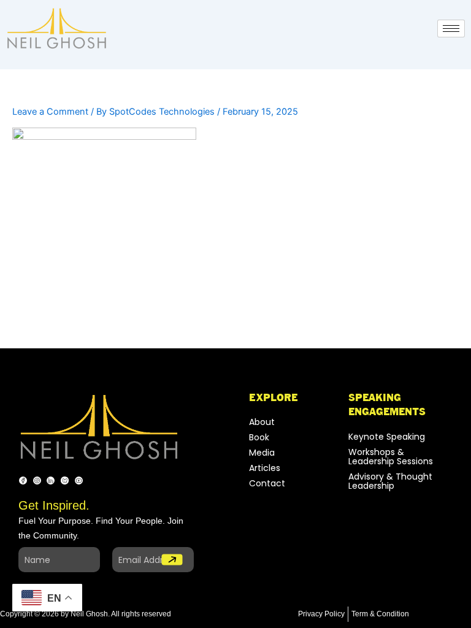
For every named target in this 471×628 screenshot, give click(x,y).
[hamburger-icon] (451, 28)
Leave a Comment (50, 111)
